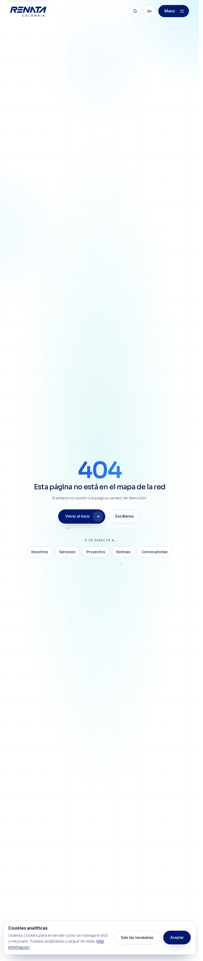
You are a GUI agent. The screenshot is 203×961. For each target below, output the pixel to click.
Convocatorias (155, 551)
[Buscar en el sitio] (135, 11)
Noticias (123, 551)
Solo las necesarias (137, 937)
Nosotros (39, 551)
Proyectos (95, 551)
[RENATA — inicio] (28, 11)
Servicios (67, 551)
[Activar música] (150, 11)
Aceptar (177, 937)
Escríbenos (125, 516)
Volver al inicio (77, 516)
